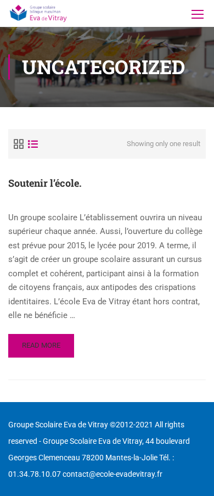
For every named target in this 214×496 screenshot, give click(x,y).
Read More (40, 349)
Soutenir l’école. (45, 183)
